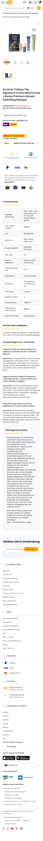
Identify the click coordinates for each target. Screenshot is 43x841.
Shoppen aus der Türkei (12, 804)
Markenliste (7, 622)
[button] (25, 2)
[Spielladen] (23, 758)
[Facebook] (5, 829)
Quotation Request (10, 578)
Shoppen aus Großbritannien (14, 792)
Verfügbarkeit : (9, 106)
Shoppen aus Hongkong (13, 798)
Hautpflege (33, 13)
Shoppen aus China (29, 801)
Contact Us (7, 575)
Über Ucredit (8, 637)
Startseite (6, 13)
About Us (6, 571)
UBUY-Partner (8, 648)
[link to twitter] (28, 63)
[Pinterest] (22, 829)
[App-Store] (9, 758)
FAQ (4, 633)
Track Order (8, 589)
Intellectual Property (11, 582)
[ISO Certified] (24, 777)
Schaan (6, 716)
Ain (4, 738)
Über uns (26, 820)
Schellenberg (8, 731)
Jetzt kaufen (9, 182)
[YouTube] (13, 829)
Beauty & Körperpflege (19, 13)
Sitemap (6, 586)
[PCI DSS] (8, 778)
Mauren (6, 727)
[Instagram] (9, 829)
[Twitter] (18, 829)
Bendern (6, 735)
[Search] (39, 8)
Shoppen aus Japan (11, 795)
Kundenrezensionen (11, 626)
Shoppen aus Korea (11, 801)
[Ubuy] (9, 2)
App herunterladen (10, 618)
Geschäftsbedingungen (13, 817)
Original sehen (21, 17)
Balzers (6, 720)
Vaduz (5, 712)
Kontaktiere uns (10, 824)
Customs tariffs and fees (13, 593)
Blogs (5, 644)
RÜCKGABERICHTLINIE (11, 630)
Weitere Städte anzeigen (13, 742)
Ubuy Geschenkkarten (12, 641)
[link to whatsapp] (15, 63)
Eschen (5, 723)
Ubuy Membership (10, 604)
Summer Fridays (9, 17)
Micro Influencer (9, 601)
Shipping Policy (9, 597)
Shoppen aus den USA (12, 788)
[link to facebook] (21, 63)
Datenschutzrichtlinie (12, 820)
